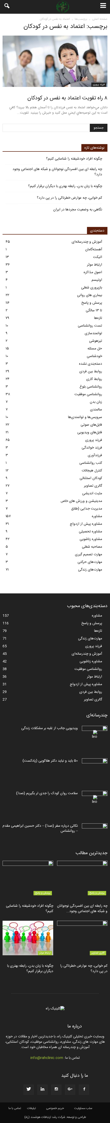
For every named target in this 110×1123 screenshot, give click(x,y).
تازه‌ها (98, 318)
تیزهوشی (95, 341)
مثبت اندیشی (92, 493)
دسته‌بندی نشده (90, 364)
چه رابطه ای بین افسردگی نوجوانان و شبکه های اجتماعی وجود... (82, 908)
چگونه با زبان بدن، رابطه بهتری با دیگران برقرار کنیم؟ (65, 186)
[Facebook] (84, 1090)
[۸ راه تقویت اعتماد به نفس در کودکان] (55, 61)
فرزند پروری (99, 85)
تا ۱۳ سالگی (94, 310)
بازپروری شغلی (91, 288)
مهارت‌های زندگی (90, 570)
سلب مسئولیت (83, 1108)
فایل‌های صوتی (91, 425)
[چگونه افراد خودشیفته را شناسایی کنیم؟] (28, 878)
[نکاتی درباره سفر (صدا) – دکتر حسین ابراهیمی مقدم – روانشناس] (94, 832)
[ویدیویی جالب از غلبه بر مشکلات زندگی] (94, 735)
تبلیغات (31, 1108)
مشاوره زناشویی (91, 539)
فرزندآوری (95, 455)
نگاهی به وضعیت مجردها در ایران (77, 209)
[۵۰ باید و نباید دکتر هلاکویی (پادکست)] (94, 767)
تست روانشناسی (90, 326)
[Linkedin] (42, 1090)
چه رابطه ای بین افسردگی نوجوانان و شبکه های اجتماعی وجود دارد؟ (57, 172)
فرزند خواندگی (92, 448)
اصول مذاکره (93, 272)
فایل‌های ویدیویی (89, 432)
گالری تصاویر (93, 486)
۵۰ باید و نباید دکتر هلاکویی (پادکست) (50, 761)
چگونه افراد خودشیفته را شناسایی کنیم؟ (74, 159)
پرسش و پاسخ (91, 303)
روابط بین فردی (90, 371)
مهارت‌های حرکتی (90, 562)
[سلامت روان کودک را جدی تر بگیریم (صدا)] (94, 800)
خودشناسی (94, 356)
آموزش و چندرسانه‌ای (87, 242)
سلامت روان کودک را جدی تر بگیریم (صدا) (47, 793)
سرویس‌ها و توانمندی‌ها (85, 417)
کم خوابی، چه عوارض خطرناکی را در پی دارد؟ (69, 198)
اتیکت (97, 257)
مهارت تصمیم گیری (88, 554)
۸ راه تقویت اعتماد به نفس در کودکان (67, 98)
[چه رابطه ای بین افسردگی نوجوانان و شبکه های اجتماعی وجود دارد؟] (82, 878)
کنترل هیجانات (92, 471)
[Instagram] (56, 1090)
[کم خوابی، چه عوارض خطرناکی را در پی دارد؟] (82, 938)
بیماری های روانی (89, 295)
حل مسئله (94, 349)
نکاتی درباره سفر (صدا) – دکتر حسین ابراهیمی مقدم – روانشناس (40, 828)
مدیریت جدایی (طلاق (86, 509)
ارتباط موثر (94, 265)
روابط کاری (94, 379)
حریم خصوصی (55, 1108)
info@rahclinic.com (46, 1058)
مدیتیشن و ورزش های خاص (81, 501)
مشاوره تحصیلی (90, 532)
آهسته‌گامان (93, 250)
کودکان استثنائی (91, 478)
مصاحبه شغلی (92, 547)
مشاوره (97, 516)
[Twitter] (29, 1090)
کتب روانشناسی (90, 463)
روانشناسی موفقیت (88, 394)
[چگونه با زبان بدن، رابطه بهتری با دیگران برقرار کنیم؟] (28, 938)
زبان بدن (96, 402)
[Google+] (70, 1090)
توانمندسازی (93, 333)
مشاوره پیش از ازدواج (86, 524)
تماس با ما (14, 1108)
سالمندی (96, 410)
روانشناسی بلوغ (91, 387)
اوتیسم (97, 280)
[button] (7, 7)
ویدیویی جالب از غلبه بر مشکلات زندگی (49, 728)
